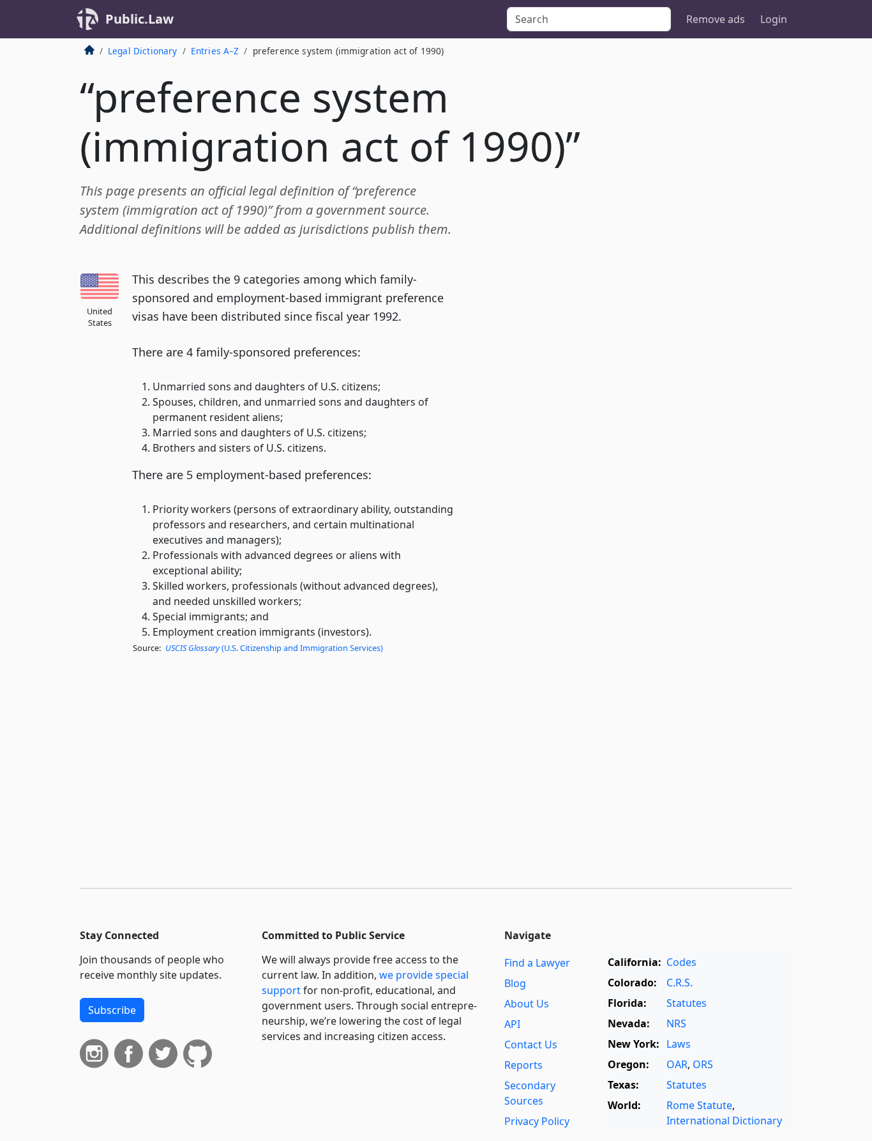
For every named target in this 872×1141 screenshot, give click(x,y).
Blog (515, 983)
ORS (703, 1064)
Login (773, 19)
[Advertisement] (696, 251)
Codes (681, 962)
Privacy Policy (536, 1121)
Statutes (686, 1003)
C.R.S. (679, 983)
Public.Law (139, 18)
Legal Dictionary (142, 51)
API (512, 1024)
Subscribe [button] (112, 1010)
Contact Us (530, 1045)
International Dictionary (724, 1121)
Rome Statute (699, 1105)
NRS (676, 1023)
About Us (526, 1004)
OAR (677, 1064)
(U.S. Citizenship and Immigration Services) (274, 648)
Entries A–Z (215, 51)
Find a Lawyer (537, 963)
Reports (523, 1065)
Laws (678, 1044)
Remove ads (715, 19)
